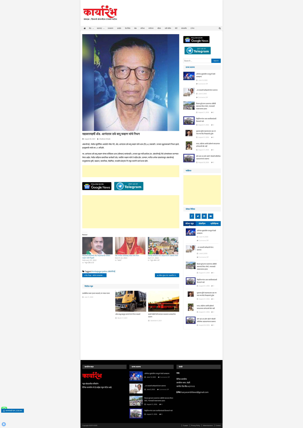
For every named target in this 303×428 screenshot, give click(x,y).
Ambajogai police (99, 271)
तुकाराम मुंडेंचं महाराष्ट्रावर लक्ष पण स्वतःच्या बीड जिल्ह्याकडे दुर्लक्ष (206, 132)
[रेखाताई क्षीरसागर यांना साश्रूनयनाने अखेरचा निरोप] (163, 245)
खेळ (135, 28)
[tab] (189, 223)
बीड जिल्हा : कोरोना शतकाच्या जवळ (95, 275)
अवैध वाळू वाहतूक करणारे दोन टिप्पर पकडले (127, 314)
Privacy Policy (195, 425)
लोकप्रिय (202, 223)
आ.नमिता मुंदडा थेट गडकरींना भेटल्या (167, 275)
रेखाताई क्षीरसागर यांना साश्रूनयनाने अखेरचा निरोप (163, 255)
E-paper (185, 425)
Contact (218, 425)
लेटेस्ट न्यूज (189, 223)
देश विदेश (127, 28)
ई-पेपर (192, 28)
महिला (159, 28)
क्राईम (119, 28)
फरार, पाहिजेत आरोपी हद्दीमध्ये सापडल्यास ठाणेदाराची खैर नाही (208, 145)
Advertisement (208, 425)
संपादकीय (184, 28)
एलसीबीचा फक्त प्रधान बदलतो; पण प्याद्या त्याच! (96, 293)
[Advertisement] (130, 171)
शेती (176, 28)
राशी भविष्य (168, 28)
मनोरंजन (151, 28)
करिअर (142, 28)
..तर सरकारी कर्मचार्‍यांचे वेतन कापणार (207, 90)
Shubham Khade (104, 139)
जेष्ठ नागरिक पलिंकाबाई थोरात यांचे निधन (127, 255)
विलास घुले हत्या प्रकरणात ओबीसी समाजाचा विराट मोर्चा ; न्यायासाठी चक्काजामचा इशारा (206, 106)
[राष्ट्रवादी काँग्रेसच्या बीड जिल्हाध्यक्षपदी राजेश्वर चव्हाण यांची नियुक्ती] (97, 245)
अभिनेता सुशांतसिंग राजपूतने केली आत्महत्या (205, 75)
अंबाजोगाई (111, 271)
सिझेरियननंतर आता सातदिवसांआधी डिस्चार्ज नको (206, 120)
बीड (90, 28)
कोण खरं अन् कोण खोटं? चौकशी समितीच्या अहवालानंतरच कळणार (208, 157)
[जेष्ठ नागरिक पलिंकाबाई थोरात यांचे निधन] (130, 245)
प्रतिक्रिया (214, 223)
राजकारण (110, 28)
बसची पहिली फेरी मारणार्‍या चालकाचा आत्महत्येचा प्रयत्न (162, 315)
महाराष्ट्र (99, 28)
